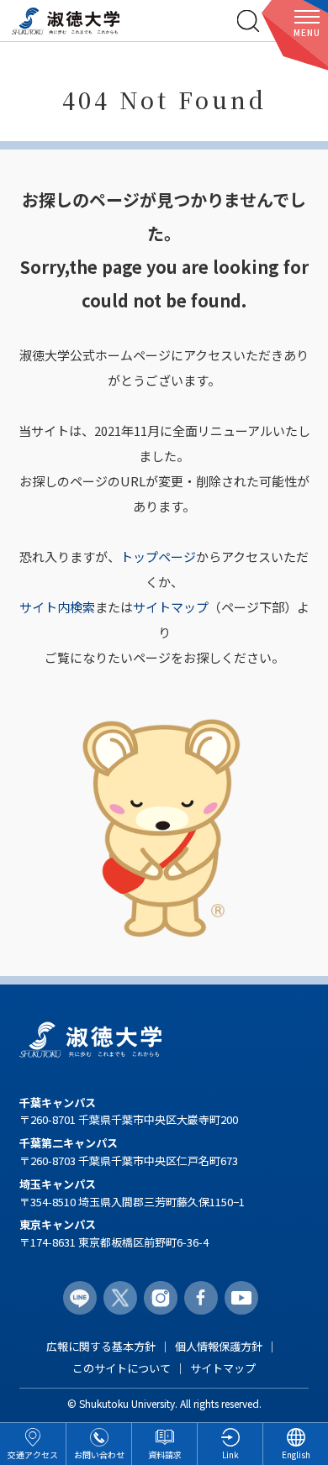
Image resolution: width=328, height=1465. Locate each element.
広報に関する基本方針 (101, 1346)
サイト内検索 (57, 607)
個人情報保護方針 (218, 1346)
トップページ (158, 556)
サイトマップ (171, 607)
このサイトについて (121, 1368)
